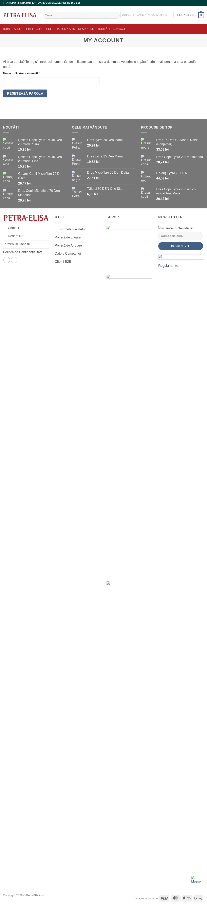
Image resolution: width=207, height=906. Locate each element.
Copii (39, 29)
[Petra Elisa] (20, 15)
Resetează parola (25, 93)
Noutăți (104, 29)
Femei (28, 29)
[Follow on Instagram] (202, 3)
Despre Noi (86, 29)
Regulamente (168, 266)
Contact (119, 29)
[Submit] (115, 15)
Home (7, 29)
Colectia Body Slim (61, 29)
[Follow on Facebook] (198, 3)
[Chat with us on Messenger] (196, 881)
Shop (18, 29)
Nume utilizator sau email (29, 73)
